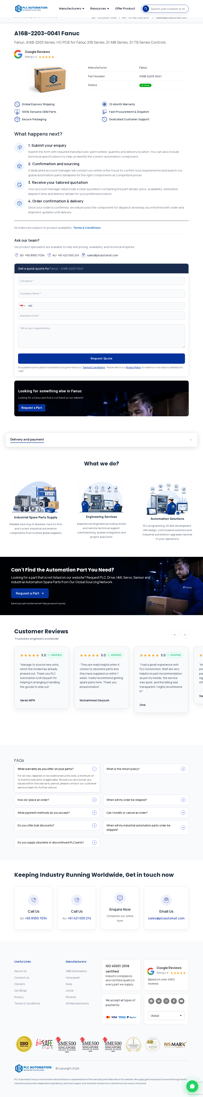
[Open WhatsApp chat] (192, 1086)
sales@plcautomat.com (102, 255)
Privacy (18, 997)
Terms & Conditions (87, 228)
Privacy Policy (133, 367)
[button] (22, 305)
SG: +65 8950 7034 (32, 255)
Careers (19, 984)
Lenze (70, 990)
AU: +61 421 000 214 (66, 255)
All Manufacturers (77, 1003)
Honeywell (72, 977)
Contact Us (21, 977)
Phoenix (71, 997)
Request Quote (102, 358)
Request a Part (31, 407)
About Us (20, 971)
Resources (98, 8)
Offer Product (125, 8)
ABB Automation (76, 971)
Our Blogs (20, 990)
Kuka (69, 984)
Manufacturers (70, 8)
